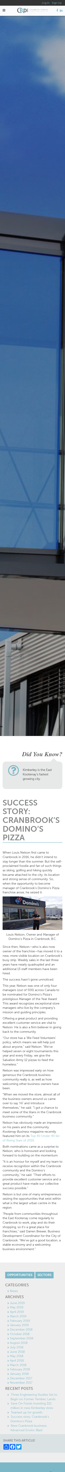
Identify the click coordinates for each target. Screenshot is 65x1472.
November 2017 (21, 1382)
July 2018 (16, 1347)
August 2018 (19, 1343)
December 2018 (21, 1329)
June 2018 (17, 1352)
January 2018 (19, 1374)
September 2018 (21, 1338)
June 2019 (17, 1303)
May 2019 (16, 1307)
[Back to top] (55, 1462)
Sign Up (57, 2)
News (14, 1291)
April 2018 (17, 1360)
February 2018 (20, 1369)
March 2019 (18, 1316)
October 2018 (20, 1334)
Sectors (44, 1275)
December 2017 (21, 1378)
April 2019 (17, 1312)
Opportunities (19, 1275)
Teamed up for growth (26, 1412)
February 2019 (20, 1321)
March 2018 (18, 1365)
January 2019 (19, 1325)
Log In (45, 2)
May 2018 (16, 1356)
